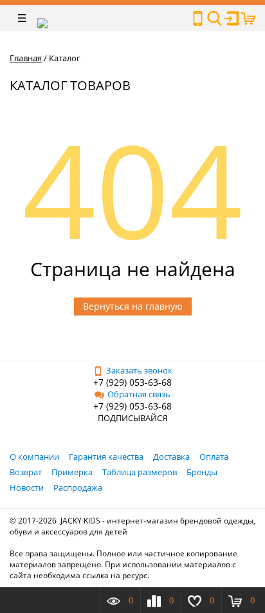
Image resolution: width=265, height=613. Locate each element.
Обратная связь (138, 394)
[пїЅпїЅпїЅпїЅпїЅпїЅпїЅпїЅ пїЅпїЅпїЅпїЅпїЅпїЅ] (197, 18)
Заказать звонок (139, 370)
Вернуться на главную (133, 306)
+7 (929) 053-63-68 (132, 382)
